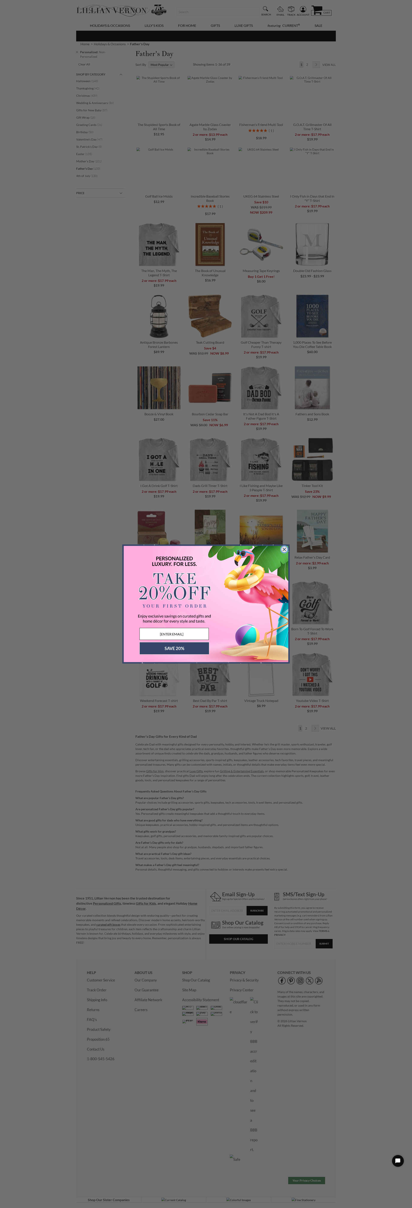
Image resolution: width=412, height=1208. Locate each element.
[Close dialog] (284, 549)
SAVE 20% (174, 648)
